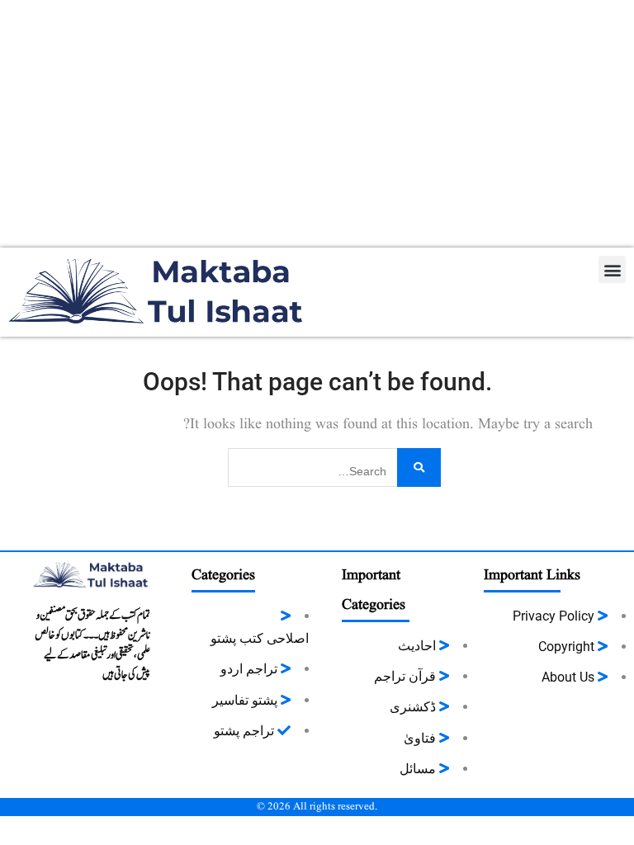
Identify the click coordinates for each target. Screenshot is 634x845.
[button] (612, 269)
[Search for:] (334, 465)
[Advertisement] (317, 123)
